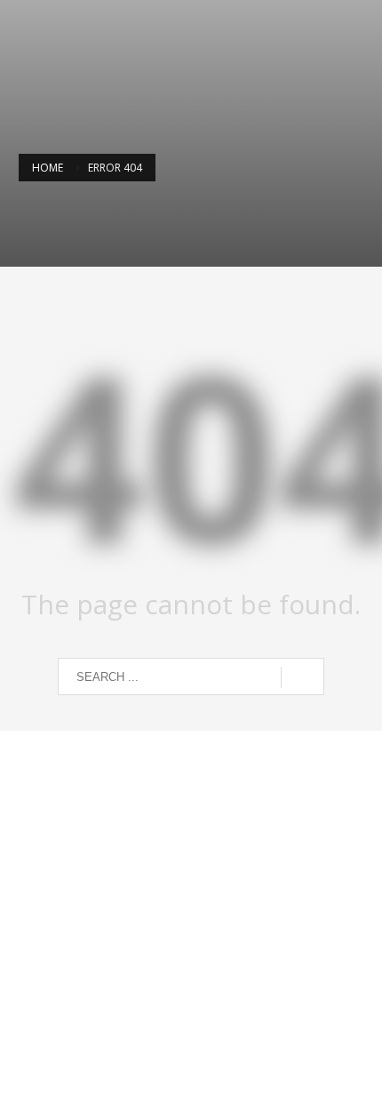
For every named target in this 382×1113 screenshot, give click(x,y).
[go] (302, 677)
